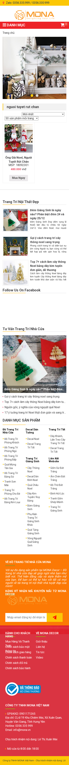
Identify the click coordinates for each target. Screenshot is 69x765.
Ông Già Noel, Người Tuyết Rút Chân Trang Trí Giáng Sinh (18, 161)
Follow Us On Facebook (22, 290)
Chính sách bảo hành (17, 668)
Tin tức (40, 652)
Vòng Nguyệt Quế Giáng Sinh (34, 542)
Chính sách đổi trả (16, 663)
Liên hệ (40, 647)
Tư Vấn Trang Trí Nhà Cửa (23, 329)
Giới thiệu (41, 641)
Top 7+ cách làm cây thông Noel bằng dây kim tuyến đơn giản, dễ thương (48, 266)
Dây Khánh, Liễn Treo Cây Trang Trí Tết (57, 440)
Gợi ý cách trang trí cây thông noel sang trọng (31, 396)
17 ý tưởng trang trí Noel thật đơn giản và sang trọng (36, 412)
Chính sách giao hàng (18, 652)
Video (39, 657)
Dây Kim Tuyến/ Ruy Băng (33, 497)
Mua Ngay (18, 178)
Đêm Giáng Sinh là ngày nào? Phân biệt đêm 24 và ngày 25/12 (47, 214)
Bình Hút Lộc (57, 493)
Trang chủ (9, 32)
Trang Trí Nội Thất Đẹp (21, 202)
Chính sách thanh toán (18, 657)
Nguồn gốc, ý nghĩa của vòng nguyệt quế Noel (32, 407)
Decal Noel (33, 439)
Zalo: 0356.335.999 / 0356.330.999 (27, 2)
